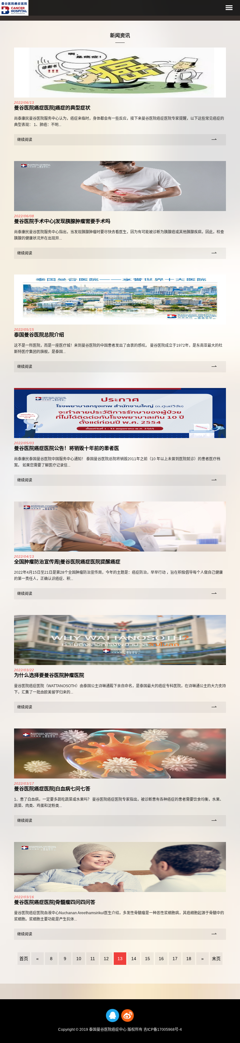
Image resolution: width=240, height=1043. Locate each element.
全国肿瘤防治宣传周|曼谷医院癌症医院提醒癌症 (67, 561)
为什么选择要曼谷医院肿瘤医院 (49, 675)
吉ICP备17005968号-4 (162, 1029)
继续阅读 (24, 140)
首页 (23, 958)
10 (78, 958)
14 (133, 958)
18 (188, 958)
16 (161, 958)
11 (92, 958)
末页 (216, 958)
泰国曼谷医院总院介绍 (39, 334)
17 (175, 958)
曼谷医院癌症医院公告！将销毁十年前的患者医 (66, 448)
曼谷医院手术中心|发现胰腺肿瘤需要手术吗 (62, 221)
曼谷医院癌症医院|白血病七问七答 (52, 788)
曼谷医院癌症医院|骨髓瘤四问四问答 (54, 902)
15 (147, 958)
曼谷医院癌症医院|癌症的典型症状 (52, 107)
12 (106, 958)
